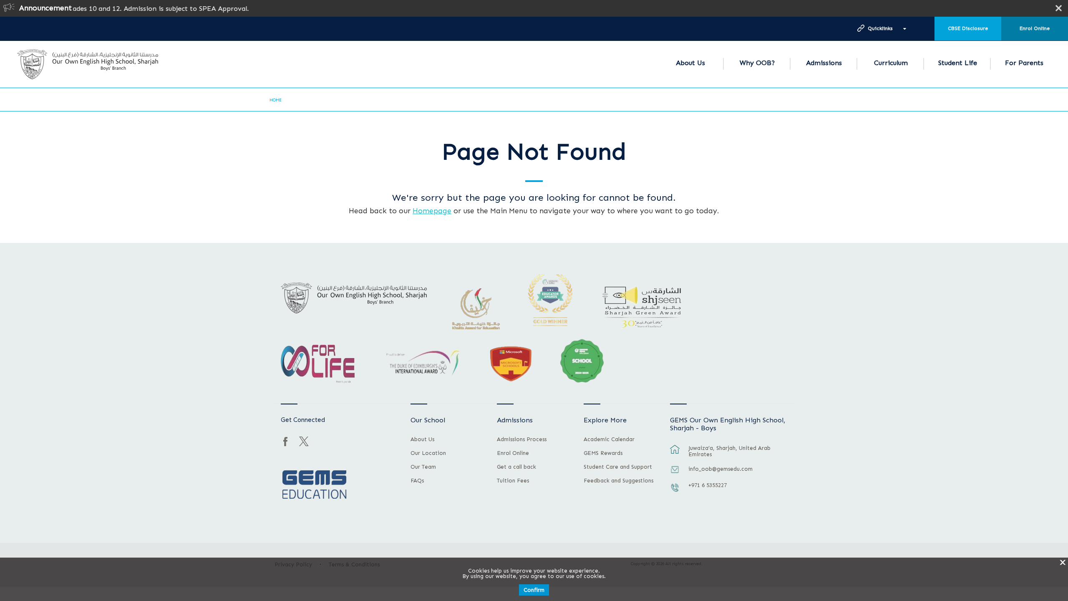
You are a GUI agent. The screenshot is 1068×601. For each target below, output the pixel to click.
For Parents (1024, 63)
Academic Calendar (609, 439)
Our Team (423, 467)
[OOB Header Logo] (87, 64)
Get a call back (516, 467)
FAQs (417, 481)
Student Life (957, 63)
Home (276, 100)
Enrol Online (1035, 28)
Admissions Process (522, 439)
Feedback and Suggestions (618, 481)
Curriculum (891, 63)
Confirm (534, 590)
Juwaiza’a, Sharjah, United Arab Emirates (729, 451)
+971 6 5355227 (707, 485)
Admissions (824, 63)
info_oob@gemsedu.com (720, 469)
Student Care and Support (618, 467)
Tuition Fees (513, 481)
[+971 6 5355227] (675, 491)
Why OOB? (757, 63)
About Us (690, 63)
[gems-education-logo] (314, 485)
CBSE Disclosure (968, 28)
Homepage (432, 210)
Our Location (428, 453)
